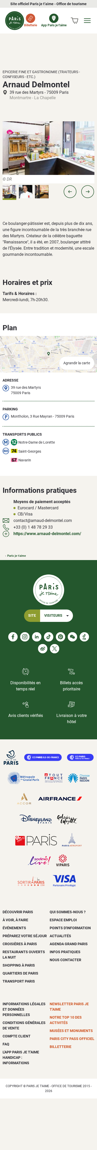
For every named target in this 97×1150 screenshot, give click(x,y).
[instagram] (24, 636)
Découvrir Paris (18, 912)
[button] (70, 191)
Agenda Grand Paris (69, 944)
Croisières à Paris (20, 944)
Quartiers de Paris (20, 973)
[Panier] (74, 20)
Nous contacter (65, 960)
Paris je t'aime (16, 555)
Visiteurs (53, 615)
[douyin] (84, 636)
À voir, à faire (15, 920)
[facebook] (13, 636)
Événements (14, 928)
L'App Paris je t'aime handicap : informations (21, 1057)
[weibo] (42, 648)
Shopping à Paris (19, 965)
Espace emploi (63, 920)
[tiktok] (48, 636)
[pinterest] (60, 636)
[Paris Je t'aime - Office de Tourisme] (14, 20)
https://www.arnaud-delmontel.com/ (47, 533)
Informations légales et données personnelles (24, 1009)
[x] (54, 648)
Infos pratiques (65, 952)
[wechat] (72, 636)
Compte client (17, 1036)
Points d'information (70, 928)
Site (32, 615)
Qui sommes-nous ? (68, 912)
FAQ (6, 1044)
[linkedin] (36, 636)
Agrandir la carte (76, 363)
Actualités (60, 936)
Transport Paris (19, 981)
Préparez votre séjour (25, 936)
